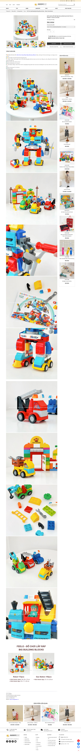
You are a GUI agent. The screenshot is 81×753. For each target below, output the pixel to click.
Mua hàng (67, 72)
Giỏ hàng (73, 0)
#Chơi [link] (20, 55)
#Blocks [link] (34, 55)
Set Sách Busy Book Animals (67, 212)
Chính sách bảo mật (51, 745)
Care (37, 740)
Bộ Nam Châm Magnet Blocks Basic (67, 166)
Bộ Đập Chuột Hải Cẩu (67, 281)
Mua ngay (54, 43)
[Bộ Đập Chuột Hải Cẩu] (67, 270)
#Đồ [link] (17, 55)
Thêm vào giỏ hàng (68, 43)
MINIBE (27, 8)
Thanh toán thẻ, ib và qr (68, 46)
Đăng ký (68, 0)
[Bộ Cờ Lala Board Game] (67, 111)
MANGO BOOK (27, 740)
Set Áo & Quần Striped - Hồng (67, 76)
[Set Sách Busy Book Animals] (67, 201)
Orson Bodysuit (67, 144)
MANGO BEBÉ (27, 744)
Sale (7, 4)
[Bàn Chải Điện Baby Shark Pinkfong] (67, 248)
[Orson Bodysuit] (67, 134)
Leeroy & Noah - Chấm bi (67, 99)
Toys (25, 11)
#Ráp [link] (25, 55)
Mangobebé (19, 11)
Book (46, 8)
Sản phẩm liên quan (40, 703)
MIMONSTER (38, 8)
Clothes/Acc (38, 742)
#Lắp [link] (22, 55)
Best (10, 4)
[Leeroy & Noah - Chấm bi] (67, 88)
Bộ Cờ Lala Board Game (67, 121)
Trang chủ (8, 11)
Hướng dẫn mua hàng (52, 742)
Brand (7, 8)
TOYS (17, 8)
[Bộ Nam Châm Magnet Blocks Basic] (67, 156)
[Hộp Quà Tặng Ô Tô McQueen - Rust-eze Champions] (67, 224)
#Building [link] (30, 55)
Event (14, 4)
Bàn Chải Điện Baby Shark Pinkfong (67, 258)
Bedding (37, 737)
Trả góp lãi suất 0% (54, 46)
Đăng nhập (63, 0)
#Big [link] (27, 55)
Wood (56, 8)
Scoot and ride (68, 8)
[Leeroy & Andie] (67, 179)
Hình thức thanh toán (52, 740)
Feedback (18, 4)
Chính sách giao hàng (52, 743)
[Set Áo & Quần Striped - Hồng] (67, 66)
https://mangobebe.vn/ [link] (14, 699)
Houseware (38, 744)
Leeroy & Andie (67, 189)
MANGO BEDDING (28, 742)
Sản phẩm (14, 11)
